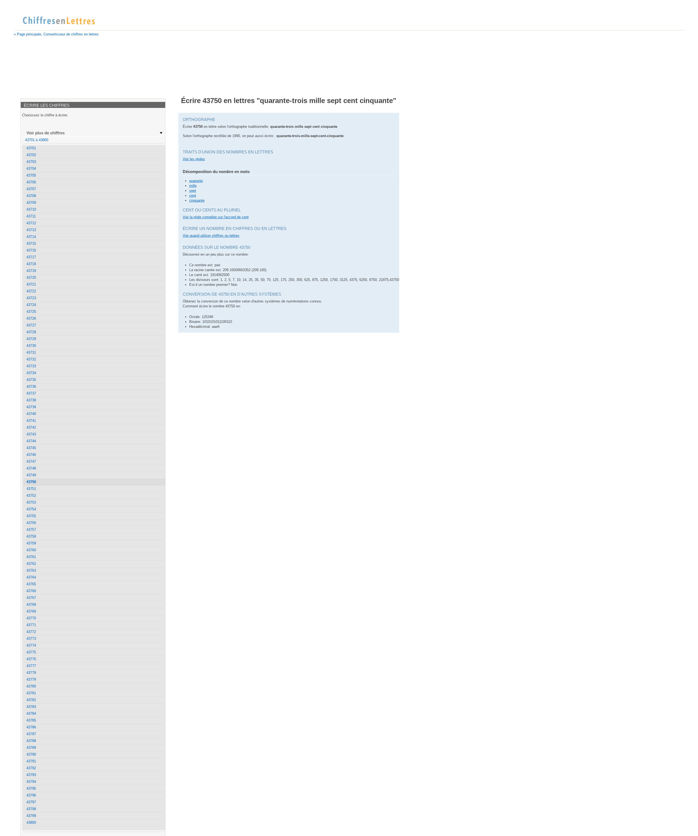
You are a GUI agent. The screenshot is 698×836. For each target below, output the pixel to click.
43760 (31, 550)
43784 (31, 713)
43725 (31, 312)
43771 (31, 625)
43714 (31, 237)
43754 (31, 509)
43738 (31, 400)
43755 (31, 516)
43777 (31, 666)
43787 (31, 734)
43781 (31, 693)
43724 (31, 305)
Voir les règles (194, 159)
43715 (31, 243)
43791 (31, 761)
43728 (31, 332)
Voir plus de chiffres (45, 133)
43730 (31, 346)
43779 (31, 679)
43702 (31, 155)
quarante (196, 181)
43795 (31, 788)
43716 (31, 250)
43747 (31, 461)
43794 (31, 782)
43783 (31, 707)
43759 (31, 543)
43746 (31, 455)
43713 (31, 230)
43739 (31, 407)
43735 (31, 380)
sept (192, 191)
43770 (31, 618)
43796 (31, 795)
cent (192, 195)
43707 (31, 189)
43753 (31, 502)
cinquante (196, 200)
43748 (31, 468)
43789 (31, 748)
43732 (31, 359)
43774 (31, 645)
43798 (31, 809)
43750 (31, 482)
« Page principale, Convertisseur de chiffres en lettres (56, 34)
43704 (31, 168)
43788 (31, 741)
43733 (31, 366)
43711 (31, 216)
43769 (31, 611)
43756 (31, 523)
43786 (31, 727)
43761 (31, 557)
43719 (31, 271)
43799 (31, 816)
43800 (31, 822)
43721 (31, 284)
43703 (31, 162)
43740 (31, 414)
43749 (31, 475)
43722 (31, 291)
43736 (31, 386)
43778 (31, 673)
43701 (31, 148)
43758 (31, 536)
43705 (31, 175)
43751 (31, 489)
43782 (31, 700)
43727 (31, 325)
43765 (31, 584)
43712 (31, 223)
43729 (31, 339)
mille (193, 186)
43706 (31, 182)
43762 (31, 564)
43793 (31, 775)
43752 (31, 495)
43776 (31, 659)
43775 (31, 652)
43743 (31, 434)
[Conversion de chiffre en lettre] (58, 20)
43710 (31, 209)
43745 (31, 448)
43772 (31, 632)
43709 (31, 203)
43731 (31, 352)
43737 (31, 393)
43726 (31, 318)
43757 (31, 530)
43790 (31, 754)
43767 (31, 598)
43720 (31, 277)
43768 (31, 604)
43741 (31, 421)
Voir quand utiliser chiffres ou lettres (211, 236)
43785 (31, 720)
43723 (31, 298)
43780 (31, 686)
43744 (31, 441)
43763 (31, 570)
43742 (31, 427)
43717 (31, 257)
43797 (31, 802)
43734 (31, 373)
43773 (31, 639)
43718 (31, 264)
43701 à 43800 (36, 140)
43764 (31, 577)
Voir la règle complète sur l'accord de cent (216, 217)
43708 (31, 196)
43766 (31, 591)
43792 (31, 768)
